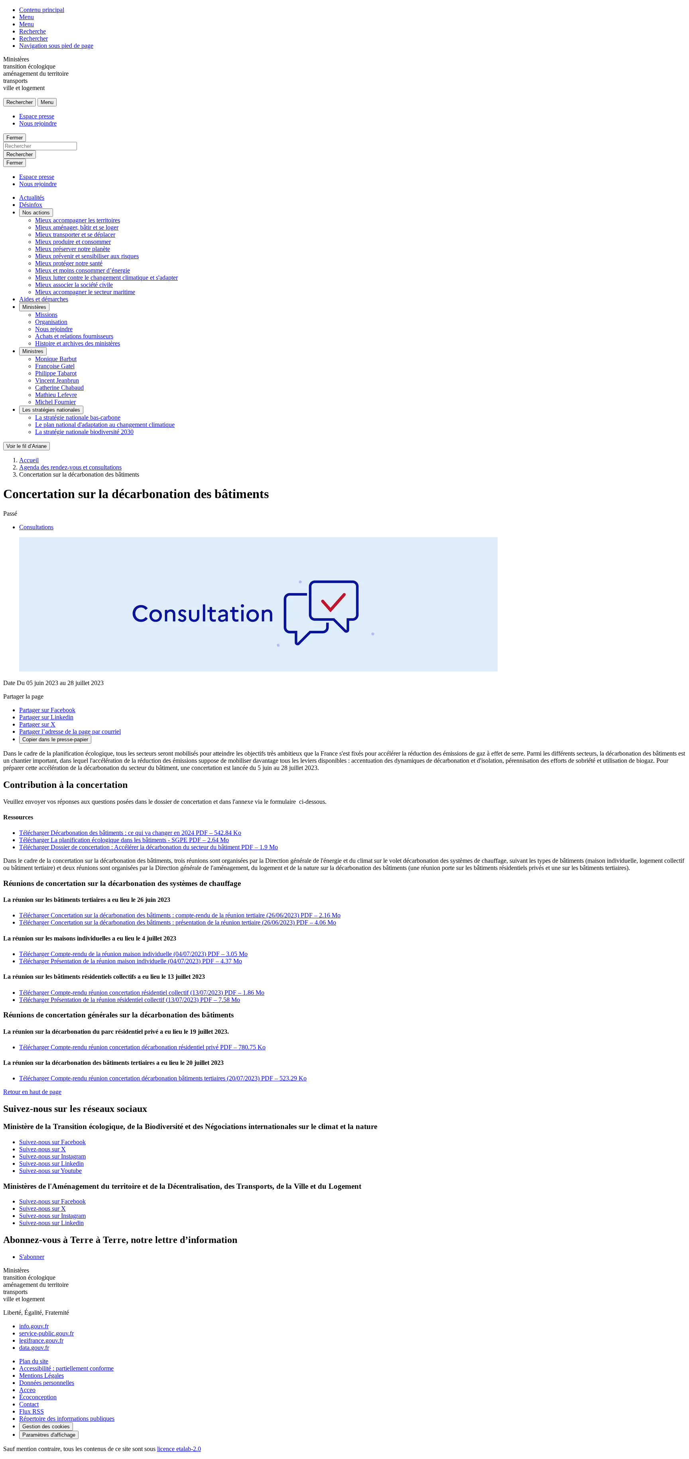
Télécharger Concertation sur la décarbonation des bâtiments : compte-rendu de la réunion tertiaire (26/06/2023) (180, 915)
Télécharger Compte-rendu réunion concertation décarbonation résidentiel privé (142, 1047)
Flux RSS (31, 1411)
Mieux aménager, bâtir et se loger (76, 227)
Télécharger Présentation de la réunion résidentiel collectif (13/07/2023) (129, 999)
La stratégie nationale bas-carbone (77, 417)
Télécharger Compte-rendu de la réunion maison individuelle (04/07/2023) (133, 953)
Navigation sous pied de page (56, 45)
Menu (26, 17)
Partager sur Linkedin (46, 717)
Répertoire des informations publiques (66, 1418)
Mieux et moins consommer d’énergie (82, 270)
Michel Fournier (55, 402)
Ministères (34, 307)
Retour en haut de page (32, 1091)
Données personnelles (46, 1382)
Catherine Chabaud (59, 387)
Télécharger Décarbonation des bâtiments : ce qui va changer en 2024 (130, 832)
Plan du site (33, 1361)
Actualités (31, 197)
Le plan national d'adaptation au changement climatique (105, 424)
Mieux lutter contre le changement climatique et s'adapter (106, 277)
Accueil (29, 460)
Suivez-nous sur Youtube (50, 1170)
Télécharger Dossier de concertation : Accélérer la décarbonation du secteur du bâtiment (148, 847)
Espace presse (36, 116)
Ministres (32, 351)
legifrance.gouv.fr (41, 1340)
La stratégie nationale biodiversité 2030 (84, 431)
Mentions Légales (41, 1375)
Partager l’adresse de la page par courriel (70, 731)
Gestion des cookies (46, 1427)
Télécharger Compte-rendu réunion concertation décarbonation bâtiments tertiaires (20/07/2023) (163, 1078)
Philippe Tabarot (56, 373)
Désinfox (30, 204)
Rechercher (33, 38)
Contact (29, 1404)
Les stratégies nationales (51, 410)
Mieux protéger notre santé (68, 263)
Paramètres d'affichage (48, 1435)
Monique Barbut (56, 358)
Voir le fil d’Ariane (26, 446)
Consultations (36, 527)
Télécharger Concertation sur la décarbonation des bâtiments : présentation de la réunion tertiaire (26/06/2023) (177, 922)
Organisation (51, 321)
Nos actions (36, 213)
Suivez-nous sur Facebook (52, 1142)
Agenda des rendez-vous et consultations (70, 467)
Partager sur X (37, 724)
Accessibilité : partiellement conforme (66, 1368)
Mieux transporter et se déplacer (75, 234)
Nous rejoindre (38, 123)
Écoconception (38, 1397)
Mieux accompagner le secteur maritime (85, 292)
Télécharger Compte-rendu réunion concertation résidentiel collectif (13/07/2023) (141, 992)
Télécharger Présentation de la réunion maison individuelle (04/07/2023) (130, 961)
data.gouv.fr (34, 1347)
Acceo (27, 1389)
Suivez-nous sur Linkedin (51, 1163)
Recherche (32, 31)
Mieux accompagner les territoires (77, 220)
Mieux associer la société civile (74, 284)
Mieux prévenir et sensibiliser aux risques (87, 256)
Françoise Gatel (55, 366)
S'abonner (31, 1256)
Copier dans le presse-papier (55, 739)
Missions (46, 314)
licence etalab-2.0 (179, 1448)
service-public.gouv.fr (46, 1333)
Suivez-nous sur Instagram (52, 1156)
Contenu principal (41, 9)
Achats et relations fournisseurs (74, 336)
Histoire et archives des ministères (77, 343)
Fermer (14, 138)
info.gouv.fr (34, 1326)
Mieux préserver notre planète (72, 248)
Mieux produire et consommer (73, 241)
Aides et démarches (43, 299)
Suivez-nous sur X (42, 1149)
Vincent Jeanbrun (57, 380)
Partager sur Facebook (47, 710)
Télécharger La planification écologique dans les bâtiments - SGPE (124, 840)
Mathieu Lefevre (56, 394)
